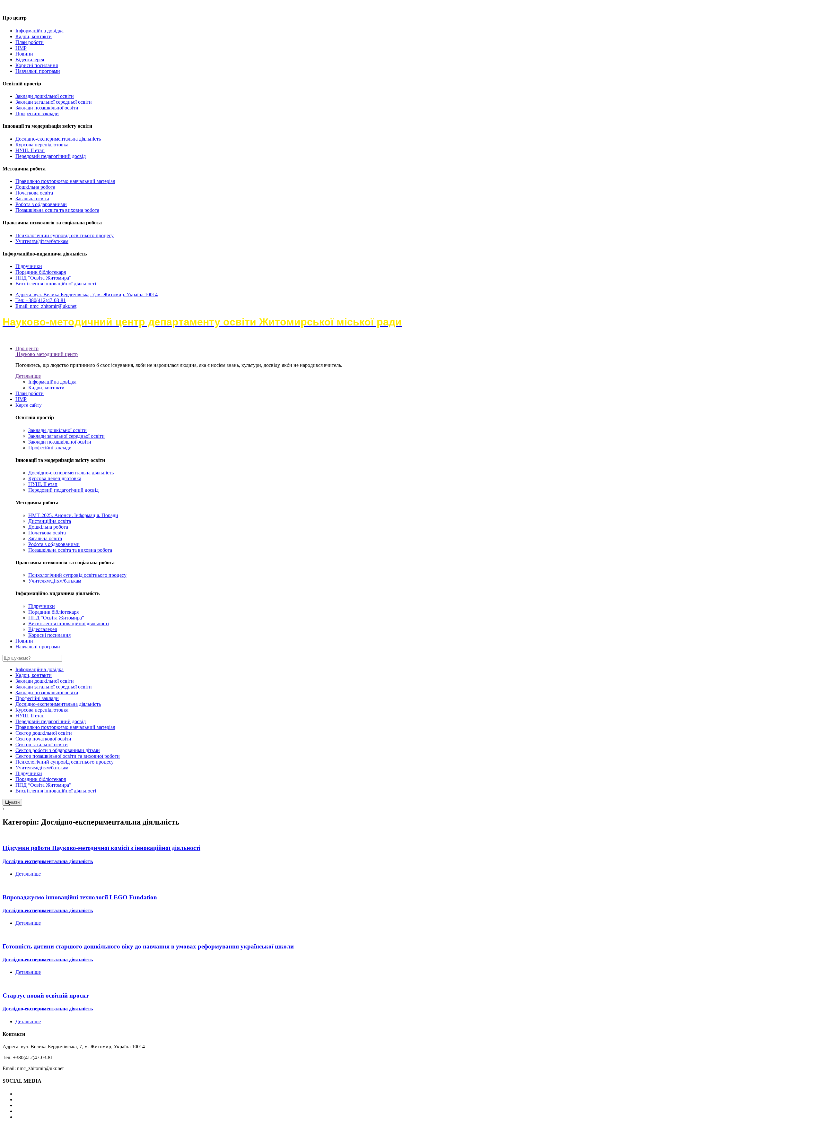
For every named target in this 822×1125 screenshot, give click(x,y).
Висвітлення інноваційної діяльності (55, 283)
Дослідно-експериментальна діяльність (58, 139)
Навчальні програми (37, 71)
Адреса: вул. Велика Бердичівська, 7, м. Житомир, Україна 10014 (86, 294)
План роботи (29, 42)
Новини (24, 53)
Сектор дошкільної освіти (43, 733)
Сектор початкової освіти (43, 738)
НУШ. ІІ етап (30, 150)
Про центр (27, 348)
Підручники (28, 266)
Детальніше (28, 376)
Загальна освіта (32, 198)
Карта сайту (28, 405)
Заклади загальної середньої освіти (53, 102)
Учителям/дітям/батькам (41, 241)
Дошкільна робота (35, 187)
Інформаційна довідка (39, 30)
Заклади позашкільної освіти (46, 107)
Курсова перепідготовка (41, 144)
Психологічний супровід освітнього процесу (64, 235)
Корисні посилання (36, 65)
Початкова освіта (34, 192)
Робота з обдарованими (41, 204)
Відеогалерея (29, 59)
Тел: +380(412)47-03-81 (40, 300)
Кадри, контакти (33, 36)
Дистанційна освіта (49, 521)
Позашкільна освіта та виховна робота (57, 210)
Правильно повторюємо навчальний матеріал (65, 181)
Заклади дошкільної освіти (44, 96)
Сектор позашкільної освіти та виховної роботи (67, 756)
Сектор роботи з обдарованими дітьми (57, 750)
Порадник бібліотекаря (40, 272)
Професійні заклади (37, 113)
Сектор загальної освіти (41, 744)
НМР (21, 48)
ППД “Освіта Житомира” (43, 278)
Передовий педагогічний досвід (50, 156)
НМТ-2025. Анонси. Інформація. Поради (73, 515)
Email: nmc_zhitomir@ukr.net (45, 306)
